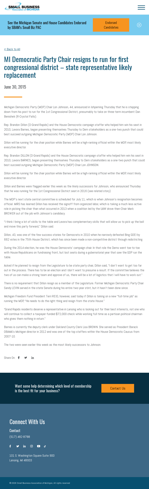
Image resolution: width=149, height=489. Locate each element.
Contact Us (117, 388)
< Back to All (12, 49)
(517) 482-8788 (19, 437)
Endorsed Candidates (111, 25)
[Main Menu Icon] (141, 7)
